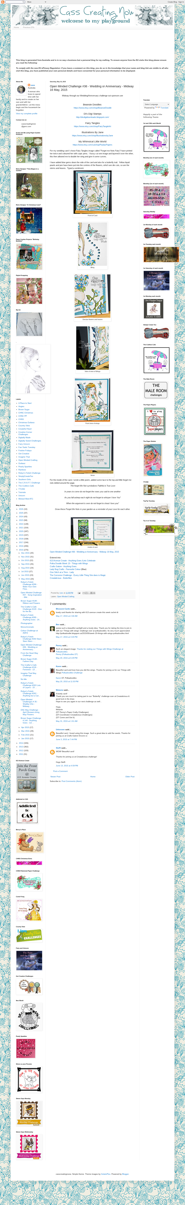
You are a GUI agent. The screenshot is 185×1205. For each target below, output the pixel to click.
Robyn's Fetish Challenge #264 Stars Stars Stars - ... (31, 639)
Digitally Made (24, 437)
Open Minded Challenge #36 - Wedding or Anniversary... (31, 647)
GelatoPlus (105, 1174)
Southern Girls (24, 479)
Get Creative (23, 454)
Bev (57, 624)
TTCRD (21, 489)
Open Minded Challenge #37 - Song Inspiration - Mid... (31, 594)
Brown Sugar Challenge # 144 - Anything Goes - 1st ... (31, 720)
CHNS (21, 419)
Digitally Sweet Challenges (29, 441)
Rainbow (22, 470)
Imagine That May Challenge (28, 674)
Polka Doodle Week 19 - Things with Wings (69, 563)
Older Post (129, 777)
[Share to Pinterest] (94, 593)
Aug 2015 (25, 568)
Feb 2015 (25, 735)
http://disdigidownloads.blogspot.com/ (92, 117)
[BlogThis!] (86, 593)
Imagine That (24, 457)
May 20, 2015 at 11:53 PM (67, 681)
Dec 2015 (25, 553)
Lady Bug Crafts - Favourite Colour (65, 569)
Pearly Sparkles (25, 466)
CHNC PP (22, 416)
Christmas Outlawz (26, 422)
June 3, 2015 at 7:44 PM (66, 739)
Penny (59, 645)
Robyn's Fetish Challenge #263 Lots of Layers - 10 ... (30, 685)
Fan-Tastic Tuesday (26, 447)
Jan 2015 (25, 738)
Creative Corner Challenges (25, 433)
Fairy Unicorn (24, 444)
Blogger (125, 1174)
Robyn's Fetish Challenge (29, 473)
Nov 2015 (25, 557)
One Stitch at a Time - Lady (62, 572)
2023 (21, 520)
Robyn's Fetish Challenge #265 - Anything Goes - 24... (31, 617)
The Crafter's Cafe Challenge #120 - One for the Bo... (31, 609)
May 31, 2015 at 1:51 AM (66, 721)
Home (16, 27)
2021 (21, 528)
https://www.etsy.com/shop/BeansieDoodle (92, 108)
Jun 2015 (25, 575)
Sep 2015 (25, 564)
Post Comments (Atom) (72, 781)
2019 (21, 535)
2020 (21, 531)
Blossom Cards (63, 609)
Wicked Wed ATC (25, 499)
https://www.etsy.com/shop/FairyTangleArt (92, 126)
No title (24, 679)
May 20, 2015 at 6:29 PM (66, 658)
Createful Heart (25, 429)
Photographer (27, 623)
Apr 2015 (25, 727)
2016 (21, 546)
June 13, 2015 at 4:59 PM (67, 766)
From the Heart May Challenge (29, 654)
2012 (21, 750)
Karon (58, 666)
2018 (21, 539)
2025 (21, 513)
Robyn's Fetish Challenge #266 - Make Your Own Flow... (29, 585)
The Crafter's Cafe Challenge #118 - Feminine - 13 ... (29, 667)
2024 (21, 516)
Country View (24, 425)
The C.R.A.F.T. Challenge (29, 483)
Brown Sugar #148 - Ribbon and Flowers (30, 602)
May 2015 (25, 579)
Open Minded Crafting (65, 597)
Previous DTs (28, 27)
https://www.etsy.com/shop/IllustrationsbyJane (92, 135)
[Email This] (83, 593)
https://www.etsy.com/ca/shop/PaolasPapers (92, 145)
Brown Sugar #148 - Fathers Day (29, 660)
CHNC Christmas (25, 413)
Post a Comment (60, 771)
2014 (21, 743)
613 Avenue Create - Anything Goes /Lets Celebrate (72, 560)
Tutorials (22, 492)
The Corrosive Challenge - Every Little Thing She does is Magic (78, 575)
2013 (21, 747)
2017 (21, 542)
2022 (21, 524)
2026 (21, 509)
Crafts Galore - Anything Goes (63, 566)
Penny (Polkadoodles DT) (67, 654)
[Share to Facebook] (91, 593)
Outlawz (21, 463)
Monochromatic (27, 627)
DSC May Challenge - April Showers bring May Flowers (30, 712)
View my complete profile (26, 113)
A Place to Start (25, 403)
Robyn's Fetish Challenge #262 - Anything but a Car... (30, 693)
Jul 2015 (25, 571)
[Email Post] (79, 593)
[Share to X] (89, 593)
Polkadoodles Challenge (72, 673)
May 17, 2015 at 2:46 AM (66, 616)
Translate (164, 108)
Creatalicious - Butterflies (61, 578)
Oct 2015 (25, 560)
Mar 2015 (25, 731)
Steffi (58, 748)
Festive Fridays (25, 450)
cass (33, 85)
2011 (21, 754)
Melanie (59, 690)
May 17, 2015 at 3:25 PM (66, 637)
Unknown (60, 729)
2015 (21, 550)
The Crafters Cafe (26, 486)
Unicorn (21, 495)
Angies (21, 406)
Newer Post (55, 777)
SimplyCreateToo (25, 476)
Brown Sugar (24, 409)
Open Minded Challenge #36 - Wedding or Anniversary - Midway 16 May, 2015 (84, 552)
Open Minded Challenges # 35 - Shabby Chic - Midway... (29, 702)
